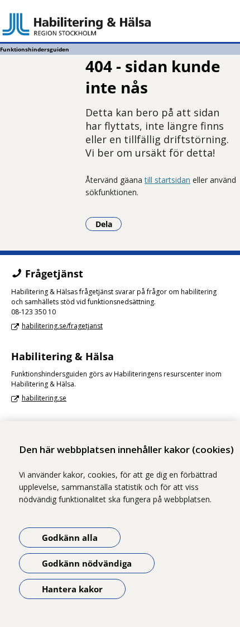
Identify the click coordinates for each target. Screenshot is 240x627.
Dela (108, 223)
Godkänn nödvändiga (87, 563)
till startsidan (167, 180)
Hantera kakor (72, 589)
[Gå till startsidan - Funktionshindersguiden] (120, 24)
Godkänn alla (70, 537)
